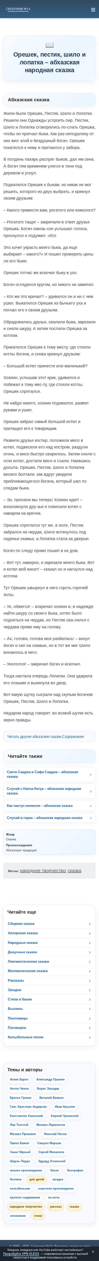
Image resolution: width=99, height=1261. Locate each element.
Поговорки (17, 1028)
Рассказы (16, 980)
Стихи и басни (20, 999)
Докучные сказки (22, 952)
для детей (36, 1179)
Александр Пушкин (50, 1079)
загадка (57, 1179)
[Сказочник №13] (18, 9)
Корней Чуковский (65, 1116)
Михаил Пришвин (23, 1134)
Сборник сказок (21, 924)
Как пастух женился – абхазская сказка (40, 806)
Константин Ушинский (26, 1116)
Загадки (14, 990)
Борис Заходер (48, 1088)
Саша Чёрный (20, 1152)
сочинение (18, 1215)
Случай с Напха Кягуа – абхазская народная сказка (44, 791)
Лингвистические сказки (28, 961)
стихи (38, 1215)
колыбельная (20, 1188)
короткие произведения (56, 1188)
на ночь (54, 1197)
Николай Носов (55, 1134)
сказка (74, 870)
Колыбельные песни (25, 1037)
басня (54, 1170)
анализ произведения (26, 1170)
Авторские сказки (23, 933)
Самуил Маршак (49, 1143)
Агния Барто (19, 1079)
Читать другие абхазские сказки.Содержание (45, 737)
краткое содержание (25, 1197)
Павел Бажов (19, 1143)
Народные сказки (23, 943)
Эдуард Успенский (51, 1161)
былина (15, 1179)
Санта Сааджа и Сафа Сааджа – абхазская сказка (42, 774)
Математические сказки (28, 971)
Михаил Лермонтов (50, 1124)
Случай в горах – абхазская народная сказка (44, 818)
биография (75, 1170)
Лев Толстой (19, 1124)
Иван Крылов (65, 1106)
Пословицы (18, 1018)
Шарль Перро (20, 1161)
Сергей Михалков (51, 1152)
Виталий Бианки (51, 1097)
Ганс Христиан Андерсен (28, 1106)
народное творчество (43, 870)
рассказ (55, 1206)
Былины (15, 1009)
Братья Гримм (20, 1097)
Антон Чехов (19, 1088)
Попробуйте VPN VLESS (21, 1254)
